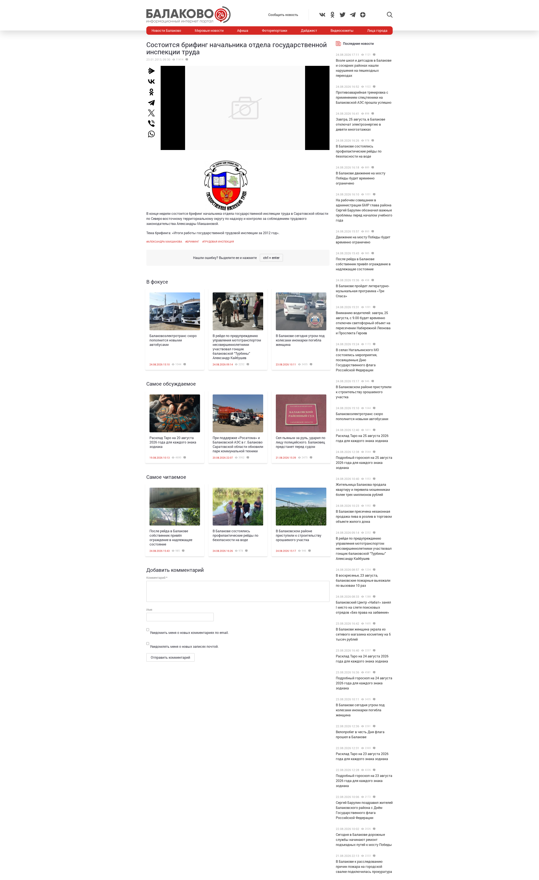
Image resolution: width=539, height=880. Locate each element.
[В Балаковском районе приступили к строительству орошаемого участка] (301, 507)
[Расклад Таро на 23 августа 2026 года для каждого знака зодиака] (373, 748)
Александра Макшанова (165, 241)
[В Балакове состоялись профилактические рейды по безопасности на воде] (238, 507)
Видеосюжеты (342, 30)
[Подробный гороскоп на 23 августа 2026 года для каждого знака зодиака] (373, 770)
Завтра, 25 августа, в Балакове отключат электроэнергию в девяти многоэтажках (360, 124)
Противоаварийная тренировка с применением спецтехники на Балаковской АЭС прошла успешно (363, 97)
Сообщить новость (283, 14)
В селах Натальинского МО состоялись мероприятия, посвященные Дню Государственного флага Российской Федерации (357, 360)
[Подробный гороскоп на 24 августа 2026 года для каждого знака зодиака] (373, 672)
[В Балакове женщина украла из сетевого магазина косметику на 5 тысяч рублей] (373, 623)
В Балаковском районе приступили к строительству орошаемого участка (298, 535)
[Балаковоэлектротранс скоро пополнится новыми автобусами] (174, 311)
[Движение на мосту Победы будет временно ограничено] (372, 231)
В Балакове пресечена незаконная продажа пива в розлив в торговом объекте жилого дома (364, 516)
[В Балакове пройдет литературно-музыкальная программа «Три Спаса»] (372, 280)
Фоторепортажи (274, 30)
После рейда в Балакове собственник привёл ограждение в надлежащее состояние (170, 537)
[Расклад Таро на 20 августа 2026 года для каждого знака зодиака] (174, 413)
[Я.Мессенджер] (153, 71)
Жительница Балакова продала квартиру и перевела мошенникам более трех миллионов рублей (363, 489)
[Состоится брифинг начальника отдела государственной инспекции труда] (186, 59)
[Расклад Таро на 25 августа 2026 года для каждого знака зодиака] (373, 430)
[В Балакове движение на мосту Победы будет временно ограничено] (372, 167)
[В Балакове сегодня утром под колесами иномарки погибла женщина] (301, 311)
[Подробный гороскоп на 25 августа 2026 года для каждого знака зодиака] (373, 452)
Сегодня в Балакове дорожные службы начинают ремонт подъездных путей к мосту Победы (364, 839)
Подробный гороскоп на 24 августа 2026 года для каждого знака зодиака (364, 683)
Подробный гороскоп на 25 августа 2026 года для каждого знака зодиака (364, 462)
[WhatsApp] (153, 134)
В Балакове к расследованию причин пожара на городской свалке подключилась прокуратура (364, 866)
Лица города (377, 30)
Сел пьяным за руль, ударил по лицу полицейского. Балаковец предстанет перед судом (300, 442)
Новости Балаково (166, 30)
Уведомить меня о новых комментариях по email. (189, 632)
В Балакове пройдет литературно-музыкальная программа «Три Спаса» (362, 291)
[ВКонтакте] (153, 81)
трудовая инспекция (219, 241)
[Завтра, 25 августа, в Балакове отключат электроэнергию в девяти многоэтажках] (372, 113)
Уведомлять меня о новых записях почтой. (184, 646)
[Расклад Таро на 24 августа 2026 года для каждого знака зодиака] (373, 650)
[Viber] (153, 123)
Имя (149, 610)
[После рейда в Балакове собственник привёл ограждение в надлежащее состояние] (174, 507)
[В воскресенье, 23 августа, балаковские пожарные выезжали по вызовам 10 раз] (373, 569)
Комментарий (156, 578)
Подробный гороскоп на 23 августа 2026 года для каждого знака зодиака (364, 780)
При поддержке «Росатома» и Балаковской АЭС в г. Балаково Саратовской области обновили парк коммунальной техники (238, 444)
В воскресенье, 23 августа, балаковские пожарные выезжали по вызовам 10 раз (363, 580)
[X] (153, 113)
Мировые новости (209, 30)
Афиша (242, 30)
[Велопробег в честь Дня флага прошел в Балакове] (373, 726)
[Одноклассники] (153, 92)
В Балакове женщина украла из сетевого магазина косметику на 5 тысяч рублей (363, 634)
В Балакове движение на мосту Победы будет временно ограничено (360, 178)
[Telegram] (153, 102)
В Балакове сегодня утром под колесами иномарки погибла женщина (300, 340)
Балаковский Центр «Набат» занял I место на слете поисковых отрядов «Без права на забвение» (363, 607)
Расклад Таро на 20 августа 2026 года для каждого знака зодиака (172, 442)
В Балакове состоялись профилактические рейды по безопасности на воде (235, 535)
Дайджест (309, 30)
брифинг (193, 241)
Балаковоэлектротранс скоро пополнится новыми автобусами (173, 340)
